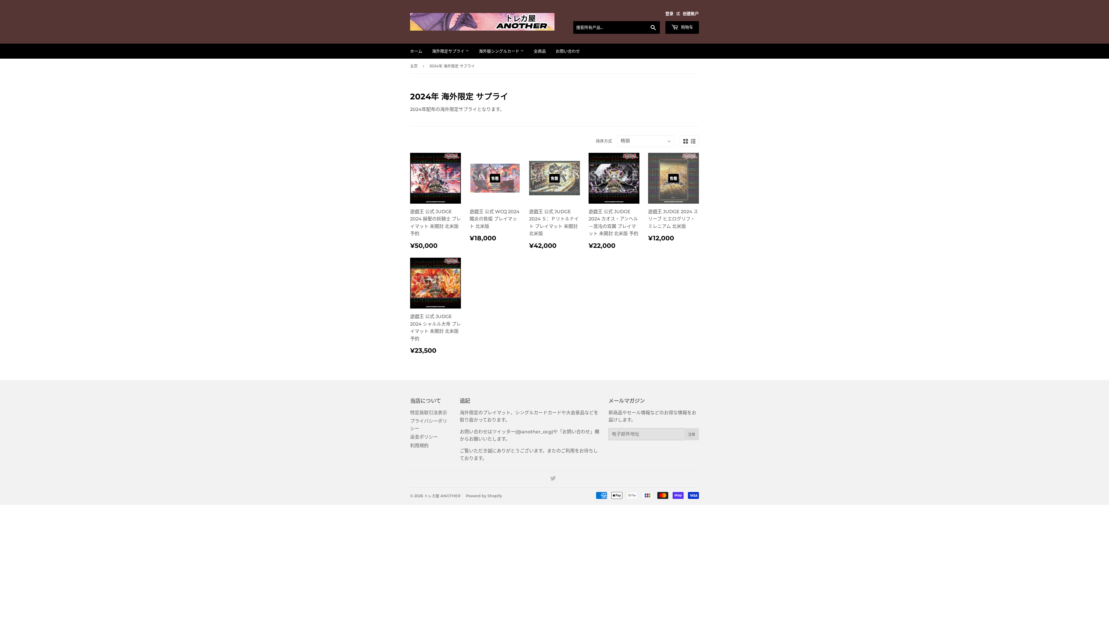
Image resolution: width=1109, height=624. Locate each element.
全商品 (540, 51)
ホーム (416, 51)
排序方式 (604, 141)
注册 (691, 434)
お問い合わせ (568, 51)
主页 (414, 66)
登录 (669, 13)
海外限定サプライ (449, 51)
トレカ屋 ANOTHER (442, 495)
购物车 (686, 27)
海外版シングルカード (499, 51)
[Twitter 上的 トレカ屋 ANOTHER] (553, 479)
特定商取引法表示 (428, 412)
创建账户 (691, 13)
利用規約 (419, 445)
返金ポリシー (424, 437)
